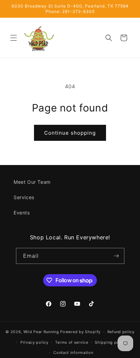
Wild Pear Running (41, 331)
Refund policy (121, 331)
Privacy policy (34, 342)
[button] (13, 37)
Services (24, 197)
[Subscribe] (116, 256)
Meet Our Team (32, 182)
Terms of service (71, 342)
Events (22, 212)
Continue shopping (70, 133)
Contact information (73, 352)
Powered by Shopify (80, 331)
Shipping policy (110, 342)
